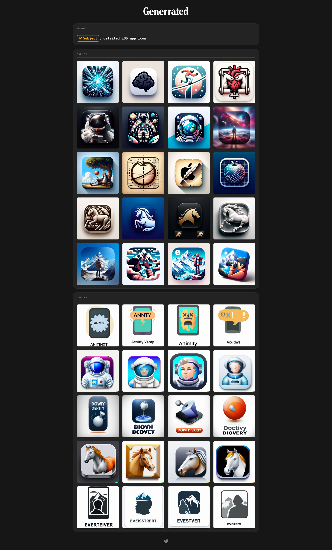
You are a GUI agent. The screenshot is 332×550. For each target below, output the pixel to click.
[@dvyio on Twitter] (166, 542)
